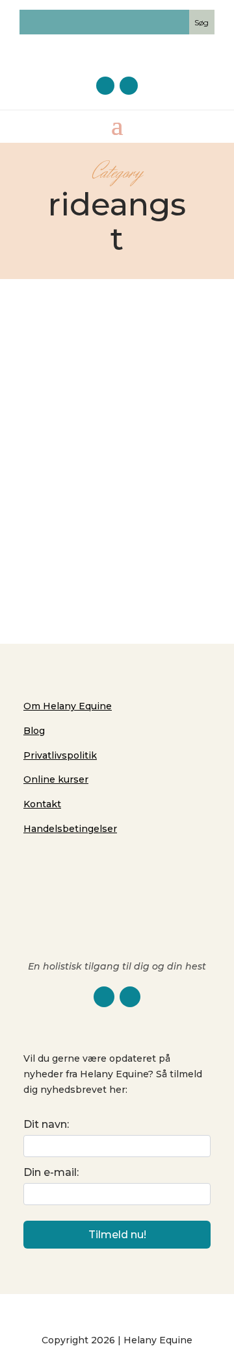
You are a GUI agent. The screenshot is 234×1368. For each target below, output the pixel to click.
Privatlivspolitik (60, 755)
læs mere (117, 539)
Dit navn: (46, 1124)
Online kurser (55, 779)
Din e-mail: (51, 1172)
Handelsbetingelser (70, 829)
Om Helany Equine (67, 706)
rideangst (165, 484)
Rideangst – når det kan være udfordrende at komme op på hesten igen (117, 433)
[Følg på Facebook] (105, 86)
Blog (34, 731)
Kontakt (42, 804)
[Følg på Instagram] (129, 86)
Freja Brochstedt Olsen (106, 470)
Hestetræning (109, 484)
